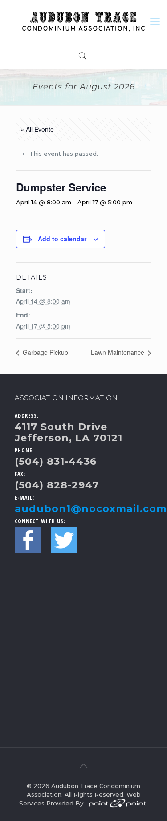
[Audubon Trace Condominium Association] (83, 21)
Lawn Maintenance (118, 352)
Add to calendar (62, 238)
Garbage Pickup (44, 352)
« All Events (36, 129)
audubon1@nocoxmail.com (91, 509)
